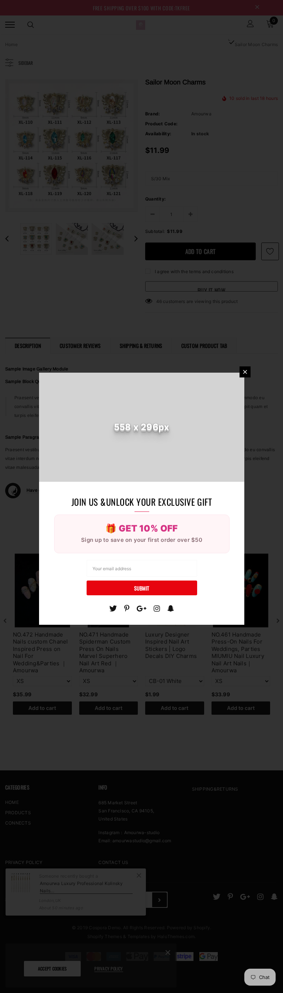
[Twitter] (113, 608)
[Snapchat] (170, 608)
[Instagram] (157, 608)
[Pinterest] (126, 608)
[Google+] (141, 608)
